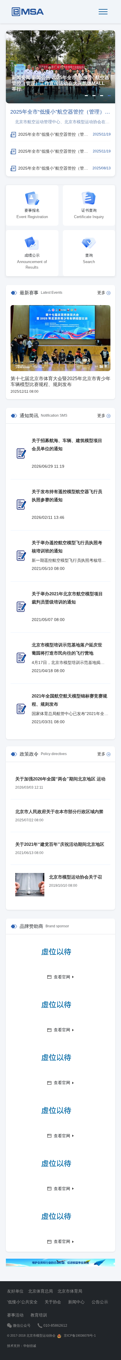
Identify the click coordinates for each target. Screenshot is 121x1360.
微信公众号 (22, 1326)
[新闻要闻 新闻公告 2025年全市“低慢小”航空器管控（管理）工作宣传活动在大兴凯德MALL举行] (60, 66)
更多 (102, 292)
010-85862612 (55, 1326)
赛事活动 (15, 1315)
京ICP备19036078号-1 (78, 1335)
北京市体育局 (70, 1291)
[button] (86, 95)
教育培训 (39, 1315)
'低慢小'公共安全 (22, 1302)
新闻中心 (76, 1302)
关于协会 (53, 1302)
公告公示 (100, 1302)
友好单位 (15, 1291)
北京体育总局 (40, 1291)
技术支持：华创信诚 (21, 1345)
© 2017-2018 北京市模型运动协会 (31, 1335)
